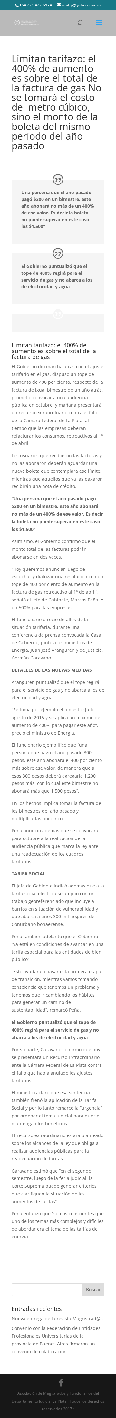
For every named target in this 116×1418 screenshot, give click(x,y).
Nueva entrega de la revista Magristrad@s (57, 1318)
